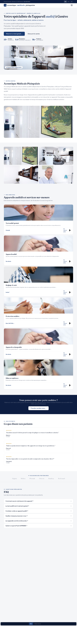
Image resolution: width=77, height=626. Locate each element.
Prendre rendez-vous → (38, 408)
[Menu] (71, 5)
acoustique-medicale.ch (25, 40)
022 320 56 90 (27, 1)
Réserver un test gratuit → (14, 34)
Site (31, 623)
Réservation (37, 623)
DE (68, 1)
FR (65, 1)
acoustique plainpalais (21, 5)
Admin (45, 623)
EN (71, 1)
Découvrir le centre (34, 34)
